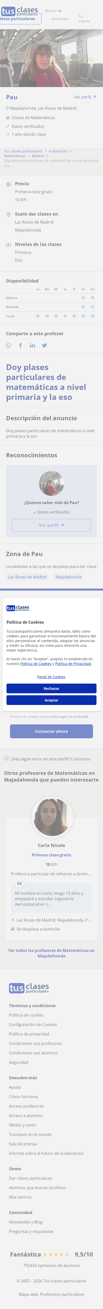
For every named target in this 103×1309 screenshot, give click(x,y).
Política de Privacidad (73, 663)
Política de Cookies (36, 663)
